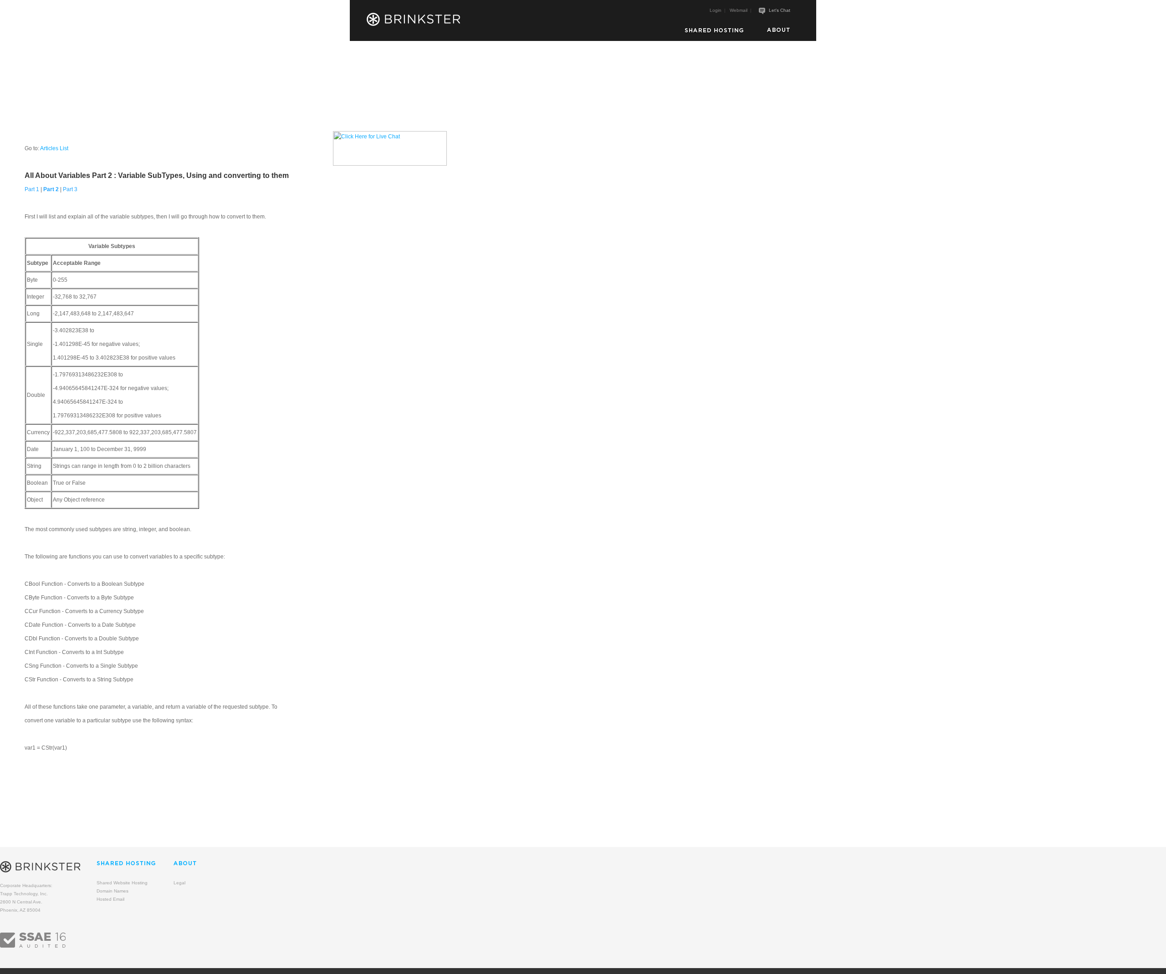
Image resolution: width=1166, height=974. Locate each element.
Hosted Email (110, 899)
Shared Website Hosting (122, 882)
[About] (778, 30)
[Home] (413, 19)
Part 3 (70, 189)
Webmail (738, 10)
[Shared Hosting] (714, 30)
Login (715, 10)
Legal (179, 882)
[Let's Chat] (762, 11)
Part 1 (32, 189)
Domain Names (112, 890)
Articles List (54, 148)
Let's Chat (779, 10)
